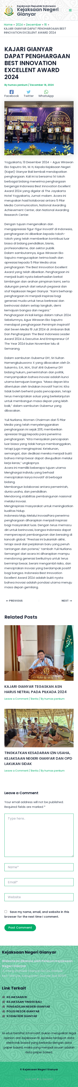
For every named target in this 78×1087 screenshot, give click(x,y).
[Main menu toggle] (70, 10)
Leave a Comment (16, 698)
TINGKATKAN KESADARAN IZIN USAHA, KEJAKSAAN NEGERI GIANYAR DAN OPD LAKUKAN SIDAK (38, 758)
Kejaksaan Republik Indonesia (36, 6)
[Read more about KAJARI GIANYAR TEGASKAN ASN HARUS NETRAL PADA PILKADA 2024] (38, 653)
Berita (34, 698)
